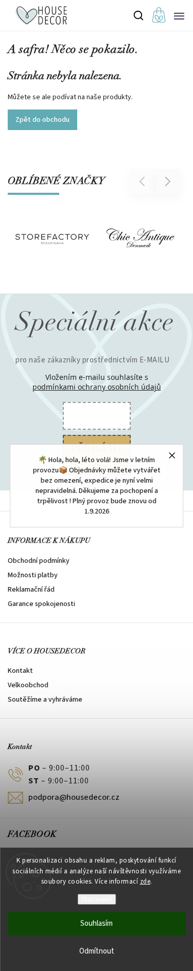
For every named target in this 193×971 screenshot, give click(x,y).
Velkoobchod (28, 685)
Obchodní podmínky (38, 561)
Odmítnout (96, 951)
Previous (143, 181)
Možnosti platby (33, 575)
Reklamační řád (31, 589)
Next (168, 181)
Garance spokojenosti (41, 604)
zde (145, 881)
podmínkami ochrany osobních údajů (96, 387)
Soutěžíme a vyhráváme (45, 699)
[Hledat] (139, 15)
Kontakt (20, 671)
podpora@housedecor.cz (73, 797)
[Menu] (179, 15)
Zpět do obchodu (42, 120)
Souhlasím (96, 923)
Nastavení (96, 899)
